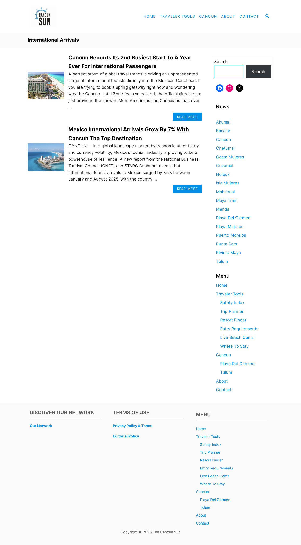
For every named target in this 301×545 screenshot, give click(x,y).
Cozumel (224, 165)
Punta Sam (226, 244)
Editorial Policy (126, 436)
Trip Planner (231, 311)
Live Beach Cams (236, 337)
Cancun (223, 139)
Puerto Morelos (231, 235)
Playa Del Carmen (233, 217)
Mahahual (225, 191)
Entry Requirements (239, 328)
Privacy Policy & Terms (132, 426)
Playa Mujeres (229, 226)
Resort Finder (233, 320)
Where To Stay (234, 346)
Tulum (222, 261)
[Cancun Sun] (64, 16)
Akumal (223, 122)
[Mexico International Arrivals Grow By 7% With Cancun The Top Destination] (46, 159)
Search (221, 61)
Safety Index (232, 302)
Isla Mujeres (227, 183)
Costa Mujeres (230, 156)
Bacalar (223, 130)
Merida (222, 209)
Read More (188, 118)
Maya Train (226, 200)
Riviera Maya (228, 252)
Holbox (223, 174)
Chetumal (225, 148)
